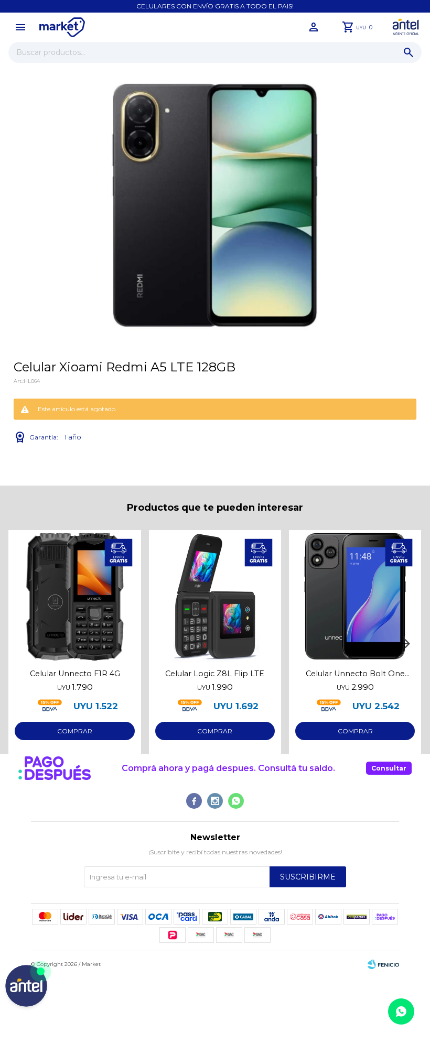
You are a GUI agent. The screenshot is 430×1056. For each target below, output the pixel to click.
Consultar (388, 768)
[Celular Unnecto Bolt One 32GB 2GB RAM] (355, 596)
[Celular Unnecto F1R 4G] (74, 596)
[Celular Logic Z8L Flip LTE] (215, 596)
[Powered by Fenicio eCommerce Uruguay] (383, 964)
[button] (408, 52)
